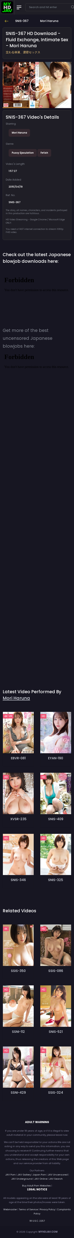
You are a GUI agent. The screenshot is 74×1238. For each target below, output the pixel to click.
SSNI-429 (18, 1092)
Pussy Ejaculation (23, 152)
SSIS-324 (55, 1092)
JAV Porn (10, 1174)
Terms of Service (28, 1209)
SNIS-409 (55, 819)
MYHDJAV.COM (48, 1231)
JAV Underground (21, 1178)
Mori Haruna (19, 132)
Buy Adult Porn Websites (36, 1185)
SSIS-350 (18, 970)
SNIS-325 (55, 880)
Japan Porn (39, 1174)
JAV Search (56, 1178)
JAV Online (40, 1178)
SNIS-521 (56, 1031)
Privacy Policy (47, 1209)
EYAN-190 (55, 758)
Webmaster (10, 1209)
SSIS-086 (55, 970)
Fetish (44, 152)
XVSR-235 (18, 819)
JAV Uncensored (58, 1174)
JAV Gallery (24, 1174)
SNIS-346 (18, 880)
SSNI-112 (18, 1031)
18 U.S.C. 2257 (37, 1220)
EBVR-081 (18, 758)
